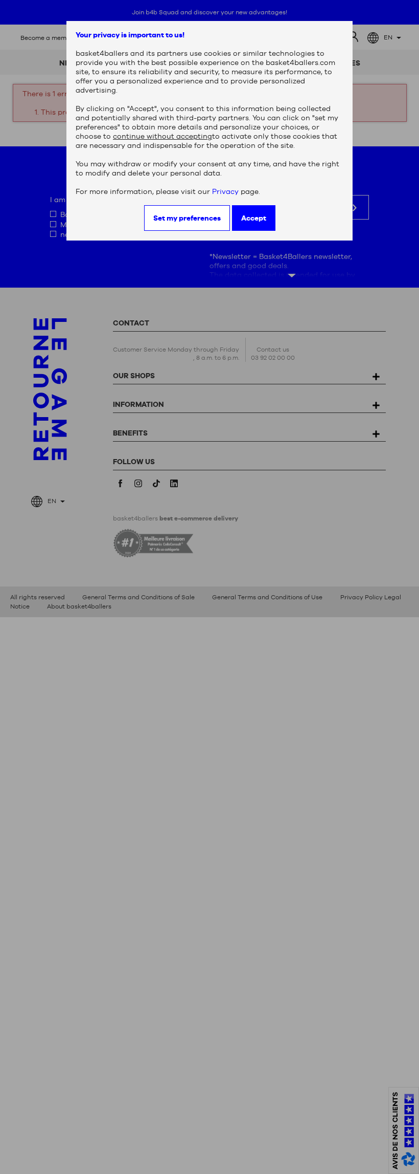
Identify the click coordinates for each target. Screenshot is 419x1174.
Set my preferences (187, 218)
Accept (253, 218)
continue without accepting (162, 136)
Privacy (225, 191)
